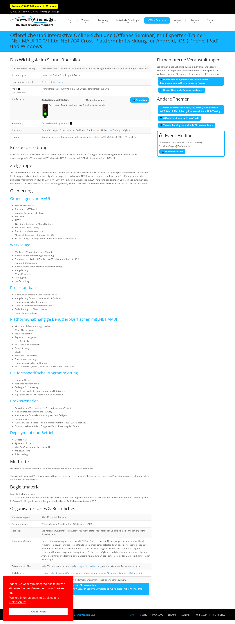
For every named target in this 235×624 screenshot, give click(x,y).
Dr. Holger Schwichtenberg (88, 566)
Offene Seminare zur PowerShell (181, 118)
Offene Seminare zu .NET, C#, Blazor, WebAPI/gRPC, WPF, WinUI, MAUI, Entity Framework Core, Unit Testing (190, 109)
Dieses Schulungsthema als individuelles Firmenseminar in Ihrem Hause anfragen (184, 81)
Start (70, 20)
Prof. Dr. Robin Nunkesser (54, 82)
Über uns (194, 20)
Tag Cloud (157, 614)
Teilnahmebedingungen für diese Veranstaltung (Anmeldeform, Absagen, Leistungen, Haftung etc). (91, 573)
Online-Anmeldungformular (55, 123)
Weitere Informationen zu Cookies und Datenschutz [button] (34, 600)
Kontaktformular (174, 151)
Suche (210, 20)
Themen (86, 20)
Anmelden (141, 99)
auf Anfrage (115, 130)
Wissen (177, 20)
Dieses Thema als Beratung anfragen (183, 90)
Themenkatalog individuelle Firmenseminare (188, 125)
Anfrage (55, 11)
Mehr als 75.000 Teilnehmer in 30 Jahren (34, 6)
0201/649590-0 (21, 11)
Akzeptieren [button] (38, 611)
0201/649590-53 (175, 142)
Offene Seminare (157, 20)
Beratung (103, 20)
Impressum (201, 614)
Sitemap (172, 614)
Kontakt (186, 614)
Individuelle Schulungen (128, 20)
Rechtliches (218, 614)
